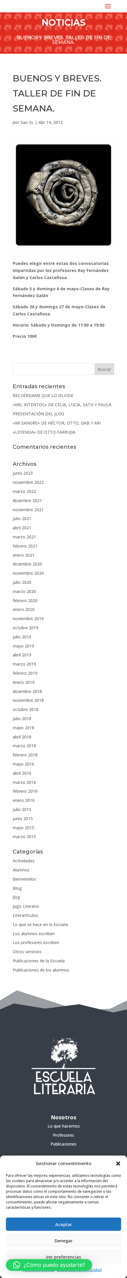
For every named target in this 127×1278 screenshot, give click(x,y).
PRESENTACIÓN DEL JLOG (38, 414)
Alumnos (21, 870)
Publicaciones (63, 1144)
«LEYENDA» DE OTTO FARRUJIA (44, 432)
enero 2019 (24, 682)
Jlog (16, 897)
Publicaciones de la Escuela (39, 961)
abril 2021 (22, 527)
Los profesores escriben (36, 942)
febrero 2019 (25, 673)
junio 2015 (23, 818)
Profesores (63, 1135)
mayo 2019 (23, 646)
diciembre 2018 (27, 691)
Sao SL (27, 122)
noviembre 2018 (28, 700)
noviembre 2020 (28, 573)
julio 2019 (22, 637)
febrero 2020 (25, 600)
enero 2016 (24, 800)
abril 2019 (22, 655)
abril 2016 (22, 773)
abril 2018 (22, 737)
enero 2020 (24, 609)
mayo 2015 (23, 827)
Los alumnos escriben (34, 933)
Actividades (24, 861)
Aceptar (63, 1224)
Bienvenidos (24, 879)
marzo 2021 (24, 537)
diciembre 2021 (27, 500)
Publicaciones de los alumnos (41, 970)
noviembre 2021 (28, 509)
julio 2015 (22, 809)
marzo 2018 (24, 745)
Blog (17, 888)
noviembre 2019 (28, 618)
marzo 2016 (24, 782)
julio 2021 (22, 518)
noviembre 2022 (28, 482)
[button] (118, 1163)
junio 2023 (23, 473)
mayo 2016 (23, 764)
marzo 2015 (24, 836)
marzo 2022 (24, 491)
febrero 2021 (25, 546)
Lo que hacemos (64, 1126)
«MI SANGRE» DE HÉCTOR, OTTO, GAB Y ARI (57, 423)
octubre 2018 (25, 709)
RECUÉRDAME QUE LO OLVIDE (43, 395)
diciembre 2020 (27, 564)
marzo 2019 (24, 664)
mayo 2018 (23, 727)
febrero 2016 (25, 791)
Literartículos (25, 915)
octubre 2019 (25, 627)
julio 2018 (22, 718)
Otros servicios (27, 951)
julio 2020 (22, 582)
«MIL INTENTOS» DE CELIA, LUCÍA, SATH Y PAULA (62, 404)
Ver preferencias (63, 1257)
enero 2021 (24, 555)
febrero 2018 (25, 755)
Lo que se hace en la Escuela (40, 924)
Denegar (64, 1240)
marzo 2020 (24, 591)
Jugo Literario (26, 906)
